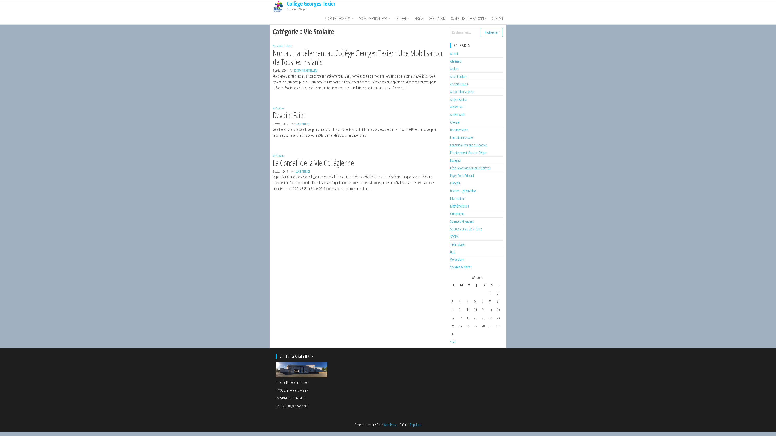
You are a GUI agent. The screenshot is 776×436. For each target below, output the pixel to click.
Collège (401, 18)
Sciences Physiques (462, 221)
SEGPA (419, 18)
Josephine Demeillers (305, 70)
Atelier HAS (456, 106)
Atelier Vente (457, 114)
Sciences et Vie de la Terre (466, 228)
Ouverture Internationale (468, 18)
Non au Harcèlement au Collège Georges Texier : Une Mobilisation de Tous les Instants (357, 57)
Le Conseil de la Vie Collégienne (313, 162)
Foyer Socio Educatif (462, 175)
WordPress (390, 424)
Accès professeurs (338, 18)
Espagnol (455, 160)
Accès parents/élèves (373, 18)
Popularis (415, 424)
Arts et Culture (458, 76)
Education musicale (461, 137)
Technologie (457, 244)
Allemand (455, 61)
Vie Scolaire (286, 46)
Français (455, 183)
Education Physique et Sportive (468, 145)
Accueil (276, 46)
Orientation (437, 18)
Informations (457, 198)
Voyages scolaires (461, 267)
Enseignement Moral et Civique (468, 152)
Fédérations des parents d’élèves (470, 168)
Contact (497, 18)
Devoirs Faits (288, 115)
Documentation (459, 129)
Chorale (455, 122)
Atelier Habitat (458, 99)
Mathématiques (459, 206)
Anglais (454, 68)
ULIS (452, 251)
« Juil (453, 341)
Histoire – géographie (463, 190)
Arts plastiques (459, 84)
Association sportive (462, 91)
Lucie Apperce (303, 124)
